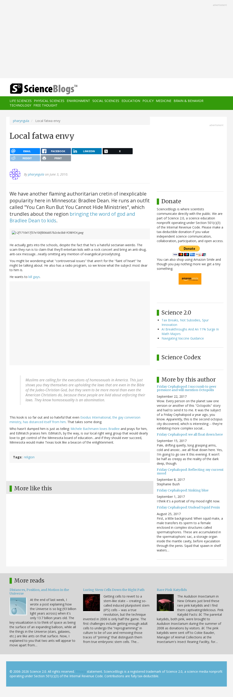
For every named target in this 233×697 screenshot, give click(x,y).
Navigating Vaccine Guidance (183, 338)
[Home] (45, 88)
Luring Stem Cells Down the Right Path (113, 590)
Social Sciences (105, 101)
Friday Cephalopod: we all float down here (190, 434)
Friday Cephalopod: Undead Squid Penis (188, 507)
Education (131, 101)
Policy (148, 101)
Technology (20, 105)
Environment (78, 101)
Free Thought (45, 105)
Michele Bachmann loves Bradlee (95, 429)
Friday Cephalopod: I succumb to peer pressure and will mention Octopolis (186, 388)
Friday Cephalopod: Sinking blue (182, 490)
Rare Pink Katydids (172, 590)
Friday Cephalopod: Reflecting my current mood (190, 471)
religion (29, 457)
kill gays (34, 277)
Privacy (81, 671)
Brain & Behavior (188, 101)
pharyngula (21, 121)
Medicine (163, 101)
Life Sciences (21, 101)
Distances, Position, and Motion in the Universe (39, 591)
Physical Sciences (49, 101)
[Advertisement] (116, 39)
